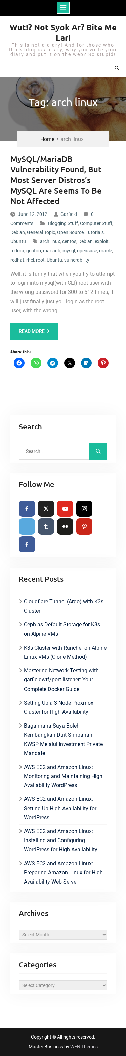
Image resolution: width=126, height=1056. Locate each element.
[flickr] (65, 526)
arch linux (50, 241)
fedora (17, 250)
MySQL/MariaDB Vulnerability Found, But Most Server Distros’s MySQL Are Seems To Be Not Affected (56, 180)
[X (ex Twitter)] (46, 509)
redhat (17, 260)
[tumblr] (46, 526)
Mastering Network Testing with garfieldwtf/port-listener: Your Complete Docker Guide (61, 679)
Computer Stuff (96, 223)
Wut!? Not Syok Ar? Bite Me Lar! (63, 32)
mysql (68, 250)
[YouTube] (65, 509)
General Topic (41, 232)
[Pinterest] (84, 526)
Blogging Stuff (63, 223)
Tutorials (95, 232)
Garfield (68, 214)
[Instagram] (84, 509)
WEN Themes (84, 1046)
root (40, 260)
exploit (102, 241)
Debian (17, 232)
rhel (30, 260)
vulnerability (76, 260)
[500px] (27, 526)
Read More (32, 331)
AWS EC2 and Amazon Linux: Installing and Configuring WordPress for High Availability (60, 840)
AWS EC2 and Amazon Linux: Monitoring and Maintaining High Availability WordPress (63, 776)
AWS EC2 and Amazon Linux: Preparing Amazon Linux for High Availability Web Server (63, 872)
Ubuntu (18, 241)
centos (69, 241)
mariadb (51, 250)
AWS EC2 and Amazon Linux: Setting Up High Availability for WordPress (60, 808)
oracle (105, 250)
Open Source (70, 232)
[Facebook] (27, 509)
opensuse (87, 250)
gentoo (33, 250)
